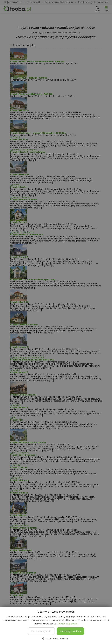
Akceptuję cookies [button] (70, 631)
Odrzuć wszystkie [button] (41, 631)
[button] (56, 638)
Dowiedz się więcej (67, 623)
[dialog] (56, 321)
